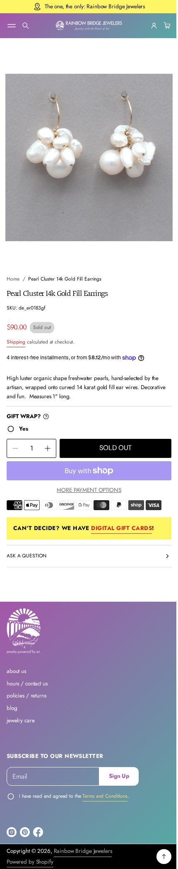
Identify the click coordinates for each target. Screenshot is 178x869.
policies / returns (26, 696)
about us (16, 671)
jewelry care (20, 720)
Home (13, 271)
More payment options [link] (86, 482)
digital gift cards (121, 520)
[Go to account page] (147, 25)
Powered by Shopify (30, 862)
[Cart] (159, 25)
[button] (26, 26)
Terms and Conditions (104, 796)
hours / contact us (27, 683)
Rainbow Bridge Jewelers (83, 851)
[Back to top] (157, 856)
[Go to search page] (26, 26)
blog (12, 708)
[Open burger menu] (12, 26)
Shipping (16, 334)
